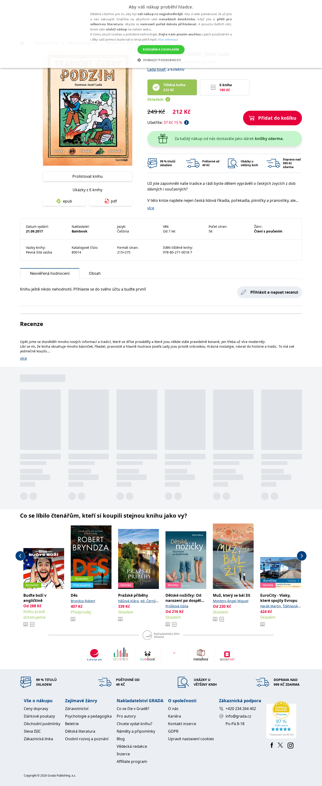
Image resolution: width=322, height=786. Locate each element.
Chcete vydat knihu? (134, 723)
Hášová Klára (128, 601)
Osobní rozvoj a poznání (86, 738)
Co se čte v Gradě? (133, 708)
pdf (114, 201)
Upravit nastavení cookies (191, 738)
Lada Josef (156, 69)
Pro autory (126, 716)
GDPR (173, 731)
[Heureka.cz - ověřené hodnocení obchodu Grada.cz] (282, 720)
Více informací (168, 40)
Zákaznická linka (38, 738)
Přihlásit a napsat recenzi (274, 292)
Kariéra (174, 716)
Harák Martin (270, 606)
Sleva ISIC (32, 731)
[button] (161, 60)
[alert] (161, 34)
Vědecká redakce (132, 746)
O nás (173, 708)
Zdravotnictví (76, 708)
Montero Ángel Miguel (230, 601)
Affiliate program (132, 761)
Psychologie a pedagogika (88, 716)
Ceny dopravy (36, 708)
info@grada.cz (238, 716)
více (150, 208)
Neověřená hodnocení (50, 273)
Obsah (95, 273)
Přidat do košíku (277, 118)
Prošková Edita (176, 606)
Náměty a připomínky (136, 731)
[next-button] (302, 556)
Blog (121, 738)
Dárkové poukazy (39, 716)
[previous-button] (20, 556)
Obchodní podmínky (42, 723)
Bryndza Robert (83, 601)
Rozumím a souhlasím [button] (161, 49)
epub (67, 201)
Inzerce (123, 753)
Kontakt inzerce (182, 723)
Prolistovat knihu (87, 176)
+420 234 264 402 (241, 708)
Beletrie (72, 723)
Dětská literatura (80, 731)
